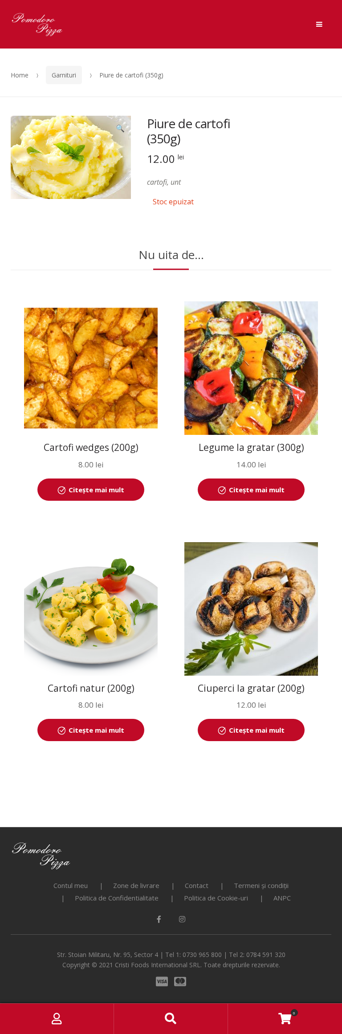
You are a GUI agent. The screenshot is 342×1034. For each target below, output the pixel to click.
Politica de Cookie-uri (216, 897)
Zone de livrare (136, 885)
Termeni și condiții (261, 885)
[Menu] (319, 24)
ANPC (282, 897)
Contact (196, 885)
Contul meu (70, 885)
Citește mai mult (96, 489)
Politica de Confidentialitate (117, 897)
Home (19, 75)
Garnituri (64, 75)
